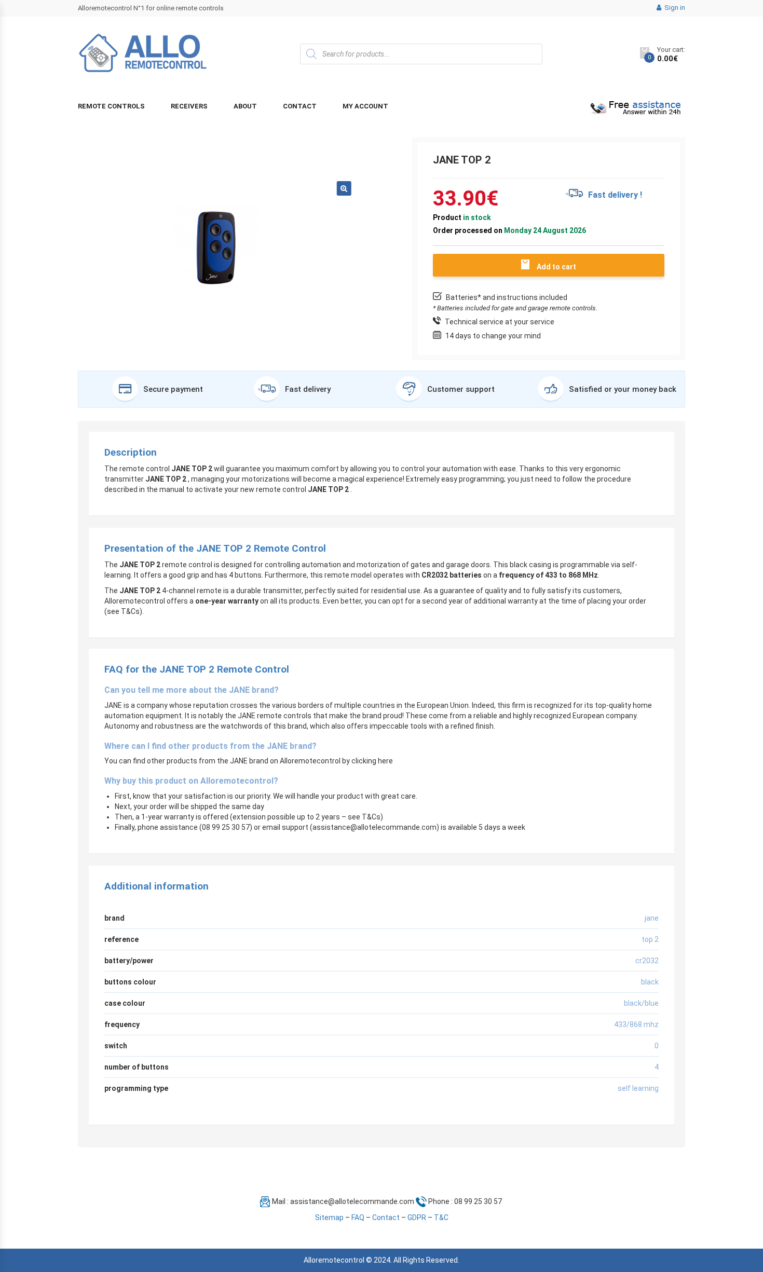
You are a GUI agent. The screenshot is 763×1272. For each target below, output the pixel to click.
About (245, 106)
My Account (365, 106)
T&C (441, 1217)
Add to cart (556, 267)
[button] (344, 188)
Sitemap (329, 1217)
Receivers (189, 106)
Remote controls (111, 106)
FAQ (357, 1217)
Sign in (674, 7)
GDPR (416, 1217)
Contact (300, 106)
